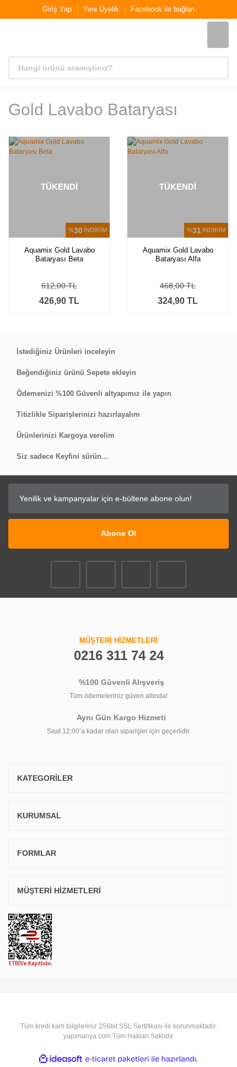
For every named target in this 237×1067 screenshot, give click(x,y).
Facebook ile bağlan (163, 9)
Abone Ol (118, 533)
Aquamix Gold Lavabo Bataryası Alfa (178, 254)
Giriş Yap (57, 9)
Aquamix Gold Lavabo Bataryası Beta (59, 254)
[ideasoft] (61, 1059)
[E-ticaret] (117, 1059)
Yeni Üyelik (101, 9)
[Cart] (218, 35)
